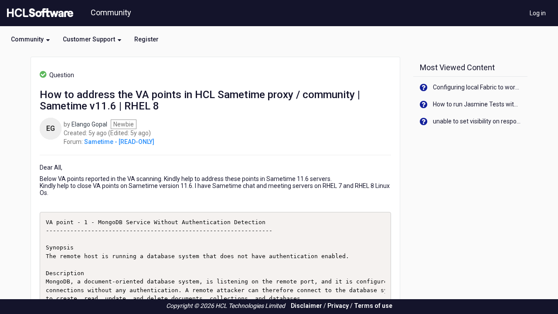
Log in (538, 13)
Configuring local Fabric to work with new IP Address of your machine (477, 87)
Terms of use (373, 305)
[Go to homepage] (38, 13)
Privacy (338, 305)
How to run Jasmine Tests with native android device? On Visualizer (477, 104)
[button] (30, 39)
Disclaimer (306, 305)
